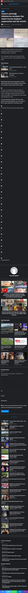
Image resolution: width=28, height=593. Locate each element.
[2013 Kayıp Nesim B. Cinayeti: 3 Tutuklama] (4, 75)
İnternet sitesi (4, 400)
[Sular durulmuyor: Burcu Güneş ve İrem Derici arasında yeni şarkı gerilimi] (5, 468)
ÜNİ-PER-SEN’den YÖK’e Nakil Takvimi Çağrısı (20, 347)
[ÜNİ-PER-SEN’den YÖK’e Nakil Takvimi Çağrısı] (21, 341)
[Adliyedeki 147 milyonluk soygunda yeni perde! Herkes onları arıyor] (5, 531)
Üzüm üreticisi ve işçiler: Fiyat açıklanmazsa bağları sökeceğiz (17, 474)
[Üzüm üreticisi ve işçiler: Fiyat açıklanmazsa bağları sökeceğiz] (5, 475)
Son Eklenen (14, 417)
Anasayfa (4, 8)
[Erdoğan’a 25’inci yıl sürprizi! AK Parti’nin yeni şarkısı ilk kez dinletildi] (21, 327)
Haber (8, 8)
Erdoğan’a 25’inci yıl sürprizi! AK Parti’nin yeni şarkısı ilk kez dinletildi (20, 333)
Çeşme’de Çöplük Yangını (8, 1)
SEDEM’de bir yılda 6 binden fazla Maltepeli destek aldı (17, 484)
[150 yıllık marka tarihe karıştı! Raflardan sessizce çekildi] (5, 525)
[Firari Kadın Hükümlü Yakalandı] (5, 519)
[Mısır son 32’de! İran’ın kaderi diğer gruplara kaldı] (7, 341)
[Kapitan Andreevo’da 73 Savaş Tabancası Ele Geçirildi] (21, 355)
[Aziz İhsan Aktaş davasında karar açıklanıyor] (7, 355)
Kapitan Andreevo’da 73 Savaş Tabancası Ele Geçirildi (20, 362)
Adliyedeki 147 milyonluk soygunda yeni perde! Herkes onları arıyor (18, 530)
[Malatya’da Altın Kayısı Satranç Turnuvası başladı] (5, 462)
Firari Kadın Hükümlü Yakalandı (17, 518)
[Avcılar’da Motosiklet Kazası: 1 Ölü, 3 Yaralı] (4, 68)
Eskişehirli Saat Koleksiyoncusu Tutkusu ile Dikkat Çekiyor (17, 507)
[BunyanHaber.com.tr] (14, 4)
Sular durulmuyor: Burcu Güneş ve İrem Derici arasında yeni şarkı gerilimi (17, 468)
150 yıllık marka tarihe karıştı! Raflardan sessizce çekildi (16, 524)
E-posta (3, 395)
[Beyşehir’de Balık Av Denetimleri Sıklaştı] (5, 439)
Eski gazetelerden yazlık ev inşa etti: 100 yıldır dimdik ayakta (18, 490)
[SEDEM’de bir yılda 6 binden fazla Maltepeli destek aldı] (5, 485)
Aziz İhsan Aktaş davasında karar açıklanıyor (5, 362)
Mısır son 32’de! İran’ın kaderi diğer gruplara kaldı (6, 347)
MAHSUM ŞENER (6, 24)
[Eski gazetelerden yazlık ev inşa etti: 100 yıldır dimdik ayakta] (5, 491)
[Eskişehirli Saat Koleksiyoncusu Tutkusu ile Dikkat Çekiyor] (5, 508)
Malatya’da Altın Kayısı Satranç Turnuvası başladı (17, 461)
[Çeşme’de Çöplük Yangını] (7, 327)
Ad (2, 390)
